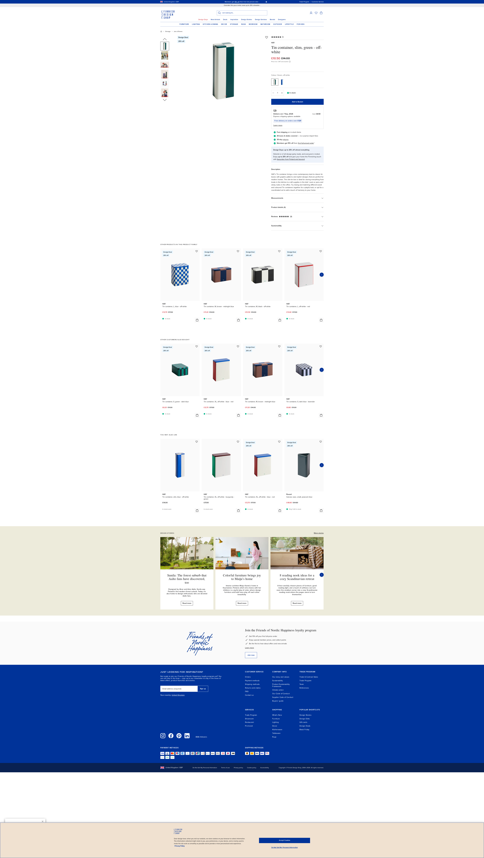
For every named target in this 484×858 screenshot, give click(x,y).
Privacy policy (238, 768)
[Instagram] (162, 735)
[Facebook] (170, 735)
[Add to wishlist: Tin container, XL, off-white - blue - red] (237, 346)
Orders (248, 677)
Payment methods (252, 681)
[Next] (322, 575)
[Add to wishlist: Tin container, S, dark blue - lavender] (320, 346)
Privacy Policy (180, 846)
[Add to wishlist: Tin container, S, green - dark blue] (196, 346)
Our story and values (280, 677)
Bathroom (265, 24)
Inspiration (234, 20)
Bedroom (253, 24)
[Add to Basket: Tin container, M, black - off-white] (279, 320)
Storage (234, 24)
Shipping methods (252, 684)
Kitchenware (277, 730)
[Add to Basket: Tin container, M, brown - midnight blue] (238, 320)
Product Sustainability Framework (281, 685)
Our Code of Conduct (281, 694)
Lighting (196, 24)
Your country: (165, 695)
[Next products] (322, 275)
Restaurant (249, 722)
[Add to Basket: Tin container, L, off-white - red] (321, 320)
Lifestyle (289, 24)
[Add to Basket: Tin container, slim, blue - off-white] (197, 510)
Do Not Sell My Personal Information (205, 768)
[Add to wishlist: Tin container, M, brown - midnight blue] (237, 251)
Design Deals (304, 726)
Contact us (249, 695)
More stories (319, 533)
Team (301, 684)
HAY (273, 43)
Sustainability (277, 681)
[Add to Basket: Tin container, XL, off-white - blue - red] (238, 415)
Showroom (249, 719)
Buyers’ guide (278, 701)
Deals (225, 20)
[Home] (161, 31)
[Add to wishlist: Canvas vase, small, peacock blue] (320, 441)
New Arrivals (215, 20)
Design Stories (246, 20)
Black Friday (304, 730)
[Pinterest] (179, 735)
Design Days (203, 20)
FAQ (246, 691)
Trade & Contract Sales (308, 677)
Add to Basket (297, 102)
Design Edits (304, 719)
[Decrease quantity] (273, 93)
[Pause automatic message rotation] (266, 2)
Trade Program (305, 681)
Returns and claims (253, 688)
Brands (272, 20)
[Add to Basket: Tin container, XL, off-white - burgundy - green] (238, 510)
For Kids (300, 24)
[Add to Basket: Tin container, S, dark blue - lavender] (321, 415)
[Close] (42, 821)
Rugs (243, 24)
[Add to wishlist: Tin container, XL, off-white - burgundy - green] (237, 441)
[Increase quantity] (282, 93)
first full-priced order (306, 143)
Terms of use (225, 768)
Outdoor (277, 24)
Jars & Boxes (178, 31)
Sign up (203, 689)
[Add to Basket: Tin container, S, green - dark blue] (197, 415)
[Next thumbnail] (164, 99)
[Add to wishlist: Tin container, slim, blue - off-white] (196, 441)
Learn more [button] (277, 125)
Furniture (184, 24)
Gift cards (303, 722)
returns (286, 139)
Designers (281, 20)
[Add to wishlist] (266, 37)
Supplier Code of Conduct (282, 697)
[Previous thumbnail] (164, 39)
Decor (224, 24)
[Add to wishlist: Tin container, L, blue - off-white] (196, 251)
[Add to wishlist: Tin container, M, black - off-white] (279, 251)
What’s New (277, 715)
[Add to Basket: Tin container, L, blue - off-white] (197, 320)
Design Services (261, 20)
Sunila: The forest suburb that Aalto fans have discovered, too (186, 578)
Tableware (276, 733)
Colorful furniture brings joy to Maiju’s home (242, 577)
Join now (251, 655)
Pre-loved (249, 726)
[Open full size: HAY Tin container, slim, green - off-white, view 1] (223, 71)
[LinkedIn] (187, 735)
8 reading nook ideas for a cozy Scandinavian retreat (297, 577)
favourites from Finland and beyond (291, 159)
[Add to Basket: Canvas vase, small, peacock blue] (321, 510)
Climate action (278, 690)
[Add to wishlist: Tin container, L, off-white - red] (320, 251)
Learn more (249, 648)
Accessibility (264, 768)
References (304, 688)
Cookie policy (251, 768)
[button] (311, 12)
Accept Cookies (284, 840)
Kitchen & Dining (210, 24)
